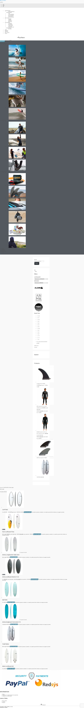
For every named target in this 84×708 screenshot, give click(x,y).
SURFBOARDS (4, 43)
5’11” (39, 319)
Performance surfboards (10, 12)
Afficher (36, 345)
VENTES (3, 250)
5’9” (38, 324)
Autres (9, 28)
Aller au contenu (3, 0)
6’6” (38, 332)
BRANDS (3, 249)
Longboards (11, 17)
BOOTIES (10, 159)
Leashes (10, 172)
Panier (6, 33)
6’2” (38, 339)
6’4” (38, 330)
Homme (10, 121)
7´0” (39, 335)
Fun (9, 82)
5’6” (38, 321)
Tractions (10, 197)
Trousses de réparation (10, 27)
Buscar (35, 259)
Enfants (10, 146)
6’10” (39, 328)
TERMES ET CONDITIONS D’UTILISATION (10, 695)
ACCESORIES (4, 171)
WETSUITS (4, 120)
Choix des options (27, 512)
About (3, 694)
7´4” (39, 337)
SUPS (3, 248)
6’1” (38, 317)
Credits (11, 706)
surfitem (1, 2)
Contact (3, 701)
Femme (10, 133)
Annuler (35, 347)
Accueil (1, 487)
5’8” (38, 323)
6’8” (38, 333)
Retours (3, 702)
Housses (10, 210)
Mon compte (4, 251)
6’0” (38, 326)
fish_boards (11, 94)
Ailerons (10, 185)
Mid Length (11, 107)
